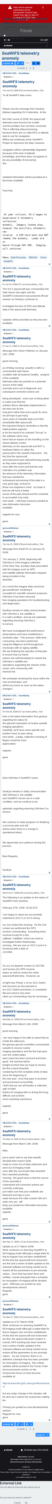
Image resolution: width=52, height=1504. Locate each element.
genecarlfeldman (11, 528)
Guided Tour (18, 38)
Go (26, 1503)
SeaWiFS (8, 261)
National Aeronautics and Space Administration (26, 1462)
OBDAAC (33, 257)
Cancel (17, 1503)
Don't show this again (12, 35)
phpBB (18, 1469)
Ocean (43, 257)
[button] (30, 68)
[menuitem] (44, 39)
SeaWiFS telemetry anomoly (21, 56)
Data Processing (18, 257)
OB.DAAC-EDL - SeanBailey (16, 73)
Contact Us (26, 1467)
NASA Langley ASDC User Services (30, 1459)
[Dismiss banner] (43, 7)
